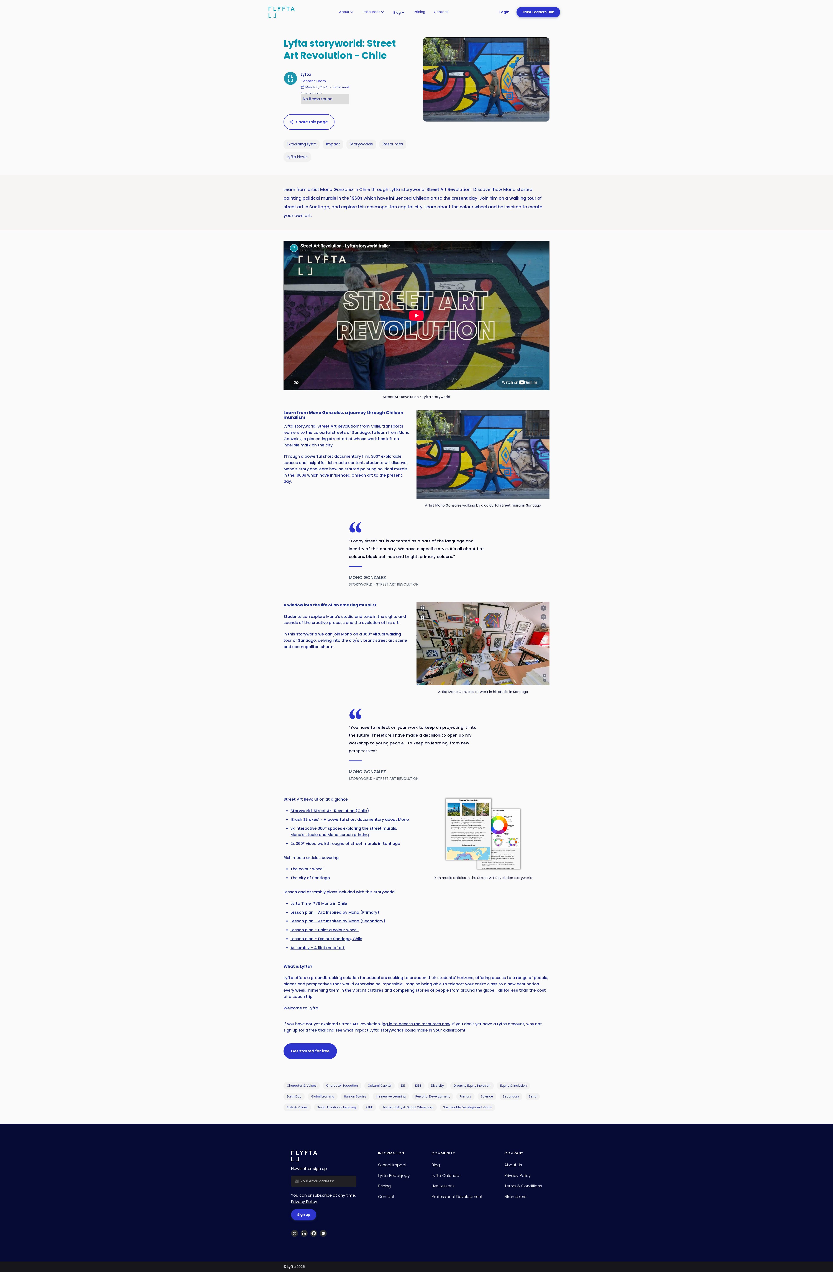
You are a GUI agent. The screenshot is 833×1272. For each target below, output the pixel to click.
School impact (392, 1165)
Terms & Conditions (523, 1186)
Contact (441, 11)
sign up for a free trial (305, 1030)
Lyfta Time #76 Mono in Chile (318, 903)
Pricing (419, 11)
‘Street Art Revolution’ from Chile (348, 426)
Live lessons (442, 1186)
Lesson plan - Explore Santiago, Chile (326, 938)
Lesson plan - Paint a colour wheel (324, 930)
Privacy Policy (304, 1201)
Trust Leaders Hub (538, 12)
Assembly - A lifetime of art (317, 947)
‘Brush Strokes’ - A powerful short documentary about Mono (349, 819)
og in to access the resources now (416, 1024)
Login (504, 12)
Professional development (456, 1196)
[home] (282, 12)
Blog (397, 12)
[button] (346, 12)
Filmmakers (515, 1196)
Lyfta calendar (446, 1175)
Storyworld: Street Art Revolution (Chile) (329, 810)
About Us (513, 1165)
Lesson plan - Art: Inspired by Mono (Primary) (334, 912)
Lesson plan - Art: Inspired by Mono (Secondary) (337, 921)
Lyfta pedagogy (394, 1175)
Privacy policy (517, 1175)
